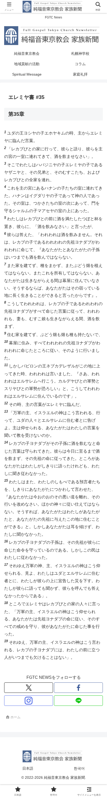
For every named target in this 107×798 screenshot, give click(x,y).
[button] (95, 679)
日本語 (27, 768)
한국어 (79, 768)
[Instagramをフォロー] (28, 700)
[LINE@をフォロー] (78, 700)
